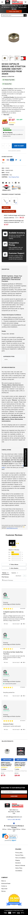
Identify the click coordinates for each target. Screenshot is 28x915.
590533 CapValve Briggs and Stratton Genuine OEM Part (6, 764)
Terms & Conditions (20, 857)
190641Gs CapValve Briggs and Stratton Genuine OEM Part (20, 764)
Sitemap (3, 891)
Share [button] (6, 623)
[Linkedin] (15, 182)
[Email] (6, 182)
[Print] (9, 182)
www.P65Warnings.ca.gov (12, 528)
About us (3, 881)
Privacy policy (18, 852)
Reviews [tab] (4, 573)
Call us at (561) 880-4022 (14, 819)
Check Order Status (14, 11)
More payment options (14, 150)
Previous (2, 761)
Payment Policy (19, 855)
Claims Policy (18, 868)
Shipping (17, 860)
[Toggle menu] (2, 2)
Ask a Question (14, 568)
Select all (6, 207)
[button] (22, 623)
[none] (14, 38)
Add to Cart (7, 760)
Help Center (4, 888)
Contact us (4, 886)
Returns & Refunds (20, 865)
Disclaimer (18, 863)
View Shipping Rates (14, 177)
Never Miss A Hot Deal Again (25, 457)
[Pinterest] (19, 182)
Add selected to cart (9, 211)
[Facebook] (3, 182)
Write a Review (14, 564)
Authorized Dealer (5, 883)
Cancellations (18, 870)
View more (6, 114)
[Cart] (25, 2)
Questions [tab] (14, 573)
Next (26, 761)
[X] (12, 182)
